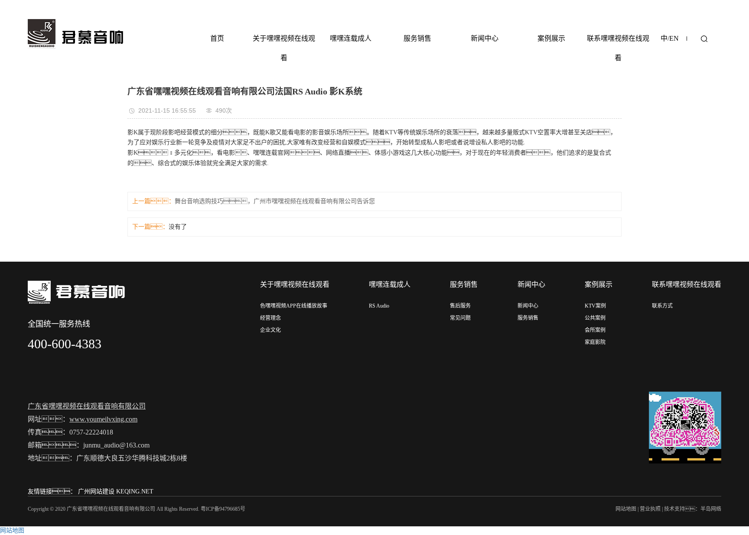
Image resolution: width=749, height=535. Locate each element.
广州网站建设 (96, 491)
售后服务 (460, 306)
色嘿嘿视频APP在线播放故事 (293, 306)
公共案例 (595, 318)
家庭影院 (595, 342)
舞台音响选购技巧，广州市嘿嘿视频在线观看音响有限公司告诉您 (275, 201)
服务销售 (417, 38)
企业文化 (270, 330)
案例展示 (551, 38)
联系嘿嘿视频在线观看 (618, 48)
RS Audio (379, 306)
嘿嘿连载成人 (350, 38)
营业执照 (650, 509)
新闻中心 (484, 38)
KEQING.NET (134, 491)
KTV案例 (595, 306)
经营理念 (270, 318)
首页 (217, 38)
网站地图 (625, 509)
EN (674, 38)
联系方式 (662, 306)
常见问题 (460, 318)
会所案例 (595, 330)
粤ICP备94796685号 (223, 509)
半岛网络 (710, 509)
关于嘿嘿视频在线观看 (284, 48)
